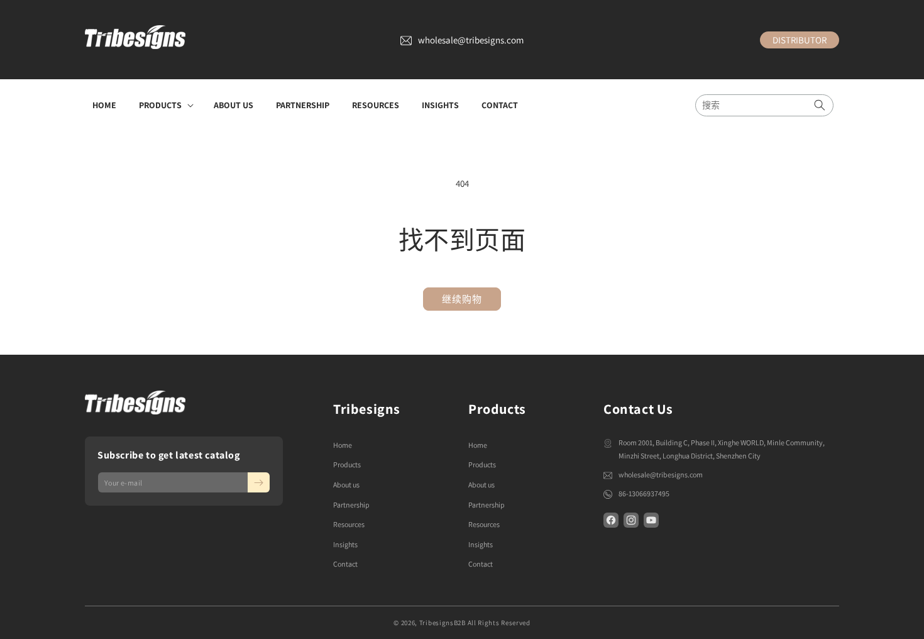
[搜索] (819, 105)
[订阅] (259, 482)
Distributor (800, 40)
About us (346, 484)
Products (347, 464)
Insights (345, 544)
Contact (345, 564)
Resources (349, 524)
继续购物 (462, 299)
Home (342, 445)
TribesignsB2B (442, 622)
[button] (165, 105)
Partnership (351, 504)
